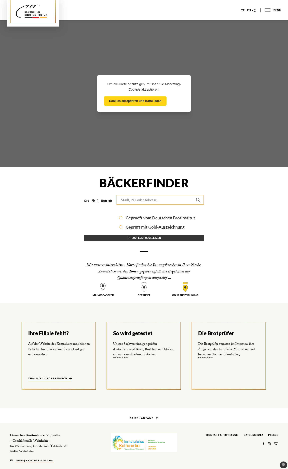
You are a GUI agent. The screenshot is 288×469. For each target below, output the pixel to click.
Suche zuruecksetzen (146, 238)
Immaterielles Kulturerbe (144, 442)
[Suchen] (198, 200)
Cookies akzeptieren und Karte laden (135, 101)
